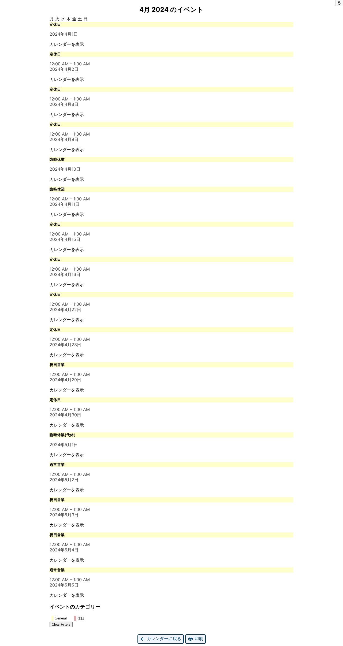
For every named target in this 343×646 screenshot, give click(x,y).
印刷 (198, 638)
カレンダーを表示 (67, 44)
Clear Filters (61, 624)
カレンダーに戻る (163, 638)
